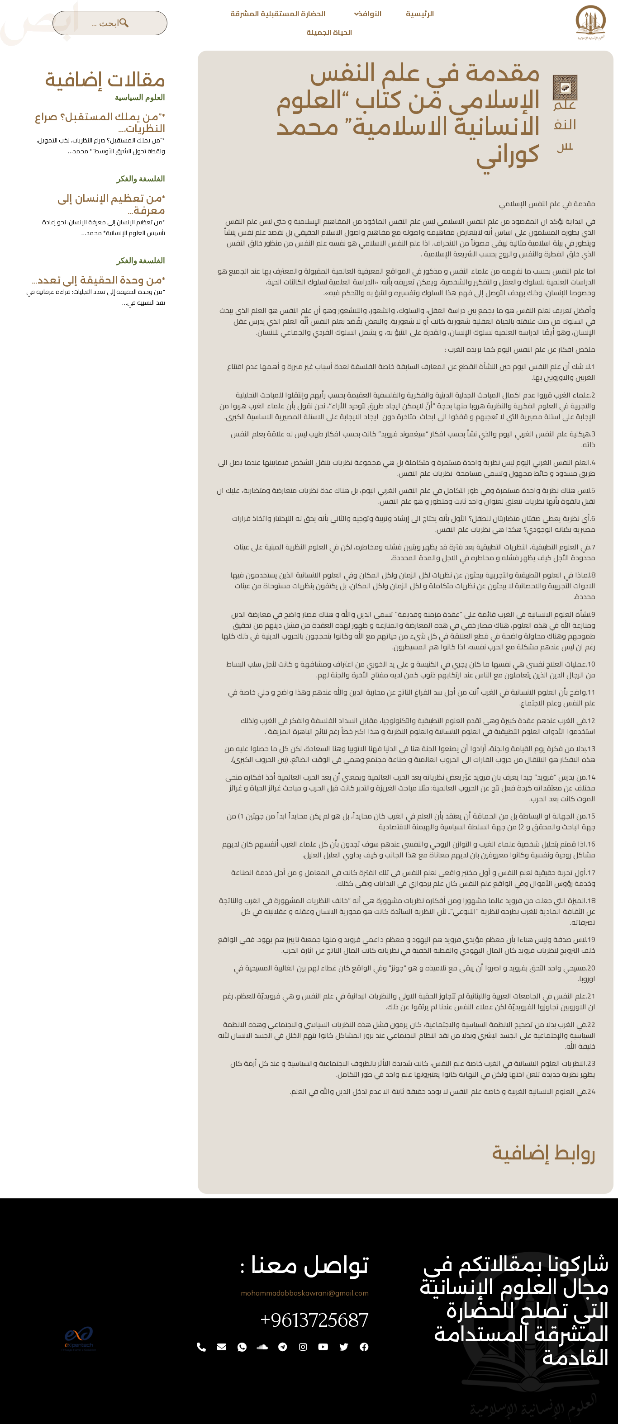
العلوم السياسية (140, 97)
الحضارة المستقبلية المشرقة (278, 13)
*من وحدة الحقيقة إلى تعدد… (98, 280)
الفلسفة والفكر (141, 178)
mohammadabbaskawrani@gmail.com (305, 1292)
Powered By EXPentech (46, 1365)
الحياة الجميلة (329, 32)
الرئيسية (420, 13)
